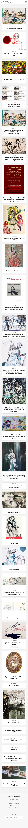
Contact (11, 805)
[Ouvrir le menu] (26, 2)
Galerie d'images (14, 803)
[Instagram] (15, 814)
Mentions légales (14, 808)
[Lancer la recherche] (22, 818)
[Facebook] (12, 814)
